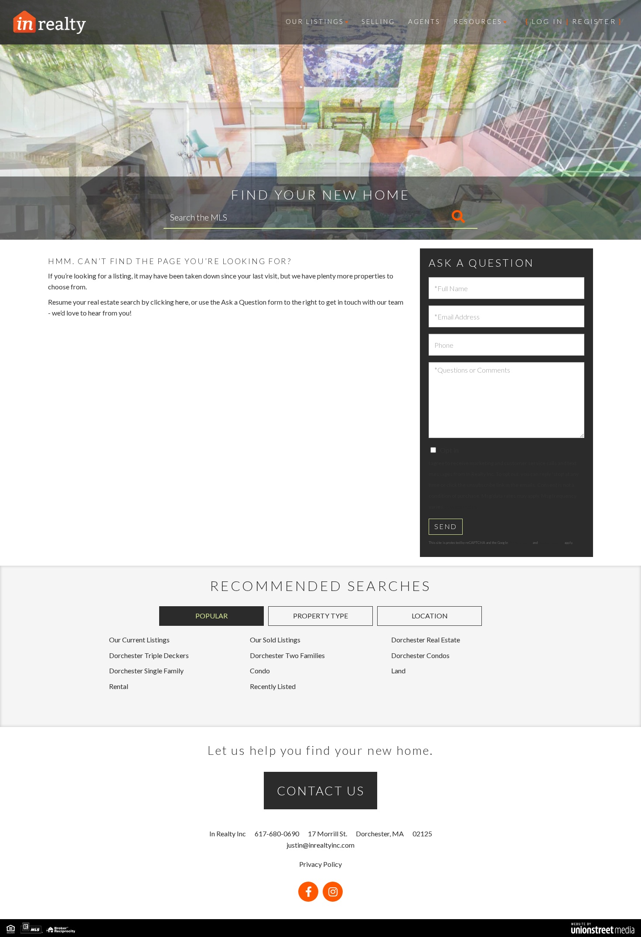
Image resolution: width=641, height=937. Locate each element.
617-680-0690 (277, 833)
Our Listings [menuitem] (315, 21)
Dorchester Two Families (287, 655)
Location (430, 615)
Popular (211, 615)
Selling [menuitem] (378, 21)
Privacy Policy (461, 506)
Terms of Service (551, 542)
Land (398, 670)
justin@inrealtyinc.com (320, 845)
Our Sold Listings (275, 639)
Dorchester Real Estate (425, 639)
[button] (422, 217)
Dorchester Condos (420, 655)
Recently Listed (273, 686)
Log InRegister (574, 21)
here (181, 302)
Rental (118, 686)
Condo (260, 670)
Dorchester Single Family (146, 670)
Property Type (320, 615)
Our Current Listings (139, 639)
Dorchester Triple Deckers (149, 655)
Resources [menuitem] (477, 21)
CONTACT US (321, 790)
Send (445, 526)
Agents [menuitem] (424, 21)
